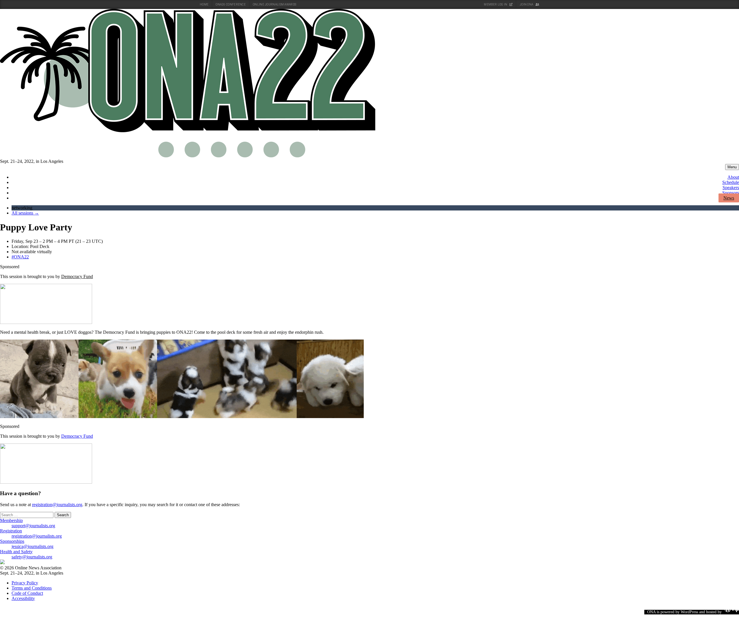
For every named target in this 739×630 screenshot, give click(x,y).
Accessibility (23, 598)
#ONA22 (20, 256)
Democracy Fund (77, 276)
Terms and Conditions (32, 588)
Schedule (730, 182)
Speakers (731, 187)
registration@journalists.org (57, 504)
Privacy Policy (25, 582)
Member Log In (496, 4)
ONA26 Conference (231, 4)
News (728, 197)
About (733, 177)
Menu (732, 167)
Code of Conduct (27, 593)
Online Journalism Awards (274, 4)
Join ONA (527, 4)
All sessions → (25, 212)
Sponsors (730, 192)
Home (204, 4)
